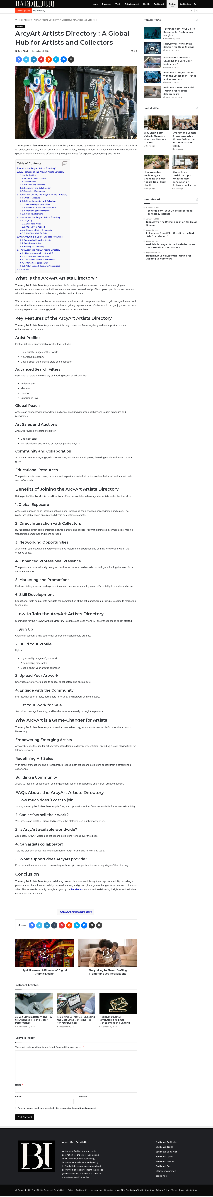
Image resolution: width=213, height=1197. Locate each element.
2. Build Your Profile (32, 224)
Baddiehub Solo (163, 1166)
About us (149, 1190)
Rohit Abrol (23, 51)
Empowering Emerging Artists (37, 240)
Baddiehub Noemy (165, 1161)
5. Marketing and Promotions (37, 211)
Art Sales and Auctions (34, 185)
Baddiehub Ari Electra (166, 1142)
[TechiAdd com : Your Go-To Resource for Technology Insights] (152, 33)
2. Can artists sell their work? (37, 256)
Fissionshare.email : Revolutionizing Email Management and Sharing (114, 1020)
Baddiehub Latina (164, 1156)
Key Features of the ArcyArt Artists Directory (41, 172)
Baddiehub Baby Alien (166, 1151)
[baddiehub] (34, 4)
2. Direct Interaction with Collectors (40, 201)
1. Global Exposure (32, 198)
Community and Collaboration (37, 188)
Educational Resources (34, 191)
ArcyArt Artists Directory (76, 911)
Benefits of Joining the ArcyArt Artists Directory (43, 194)
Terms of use (177, 1190)
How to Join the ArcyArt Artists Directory (39, 217)
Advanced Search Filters (35, 178)
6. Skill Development (33, 214)
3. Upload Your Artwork (34, 227)
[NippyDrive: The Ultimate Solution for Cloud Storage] (152, 48)
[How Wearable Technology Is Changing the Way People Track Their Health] (156, 162)
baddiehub (77, 889)
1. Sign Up (28, 220)
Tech (117, 4)
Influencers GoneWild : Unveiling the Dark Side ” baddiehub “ (177, 61)
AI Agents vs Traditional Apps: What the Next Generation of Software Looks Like (184, 179)
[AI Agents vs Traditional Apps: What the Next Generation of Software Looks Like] (185, 162)
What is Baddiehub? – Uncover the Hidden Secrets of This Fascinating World (105, 1190)
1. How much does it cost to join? (38, 253)
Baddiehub (159, 4)
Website (83, 1096)
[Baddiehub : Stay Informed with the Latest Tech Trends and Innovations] (152, 77)
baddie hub (185, 4)
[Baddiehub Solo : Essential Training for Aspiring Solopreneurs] (152, 92)
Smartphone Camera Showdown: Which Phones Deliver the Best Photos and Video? (184, 139)
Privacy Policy (162, 1190)
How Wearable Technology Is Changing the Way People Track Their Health (69, 10)
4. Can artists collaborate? (36, 263)
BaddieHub (70, 1166)
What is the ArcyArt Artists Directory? (37, 168)
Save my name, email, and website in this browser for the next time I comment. (57, 1108)
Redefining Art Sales (33, 243)
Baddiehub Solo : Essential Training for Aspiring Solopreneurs (178, 90)
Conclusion (24, 269)
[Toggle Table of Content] (63, 164)
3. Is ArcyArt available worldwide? (39, 259)
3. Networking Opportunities (37, 204)
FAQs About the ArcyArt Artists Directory (39, 250)
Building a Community (34, 246)
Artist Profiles (29, 175)
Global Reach (30, 181)
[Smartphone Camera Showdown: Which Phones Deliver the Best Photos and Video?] (185, 122)
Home (95, 4)
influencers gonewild (166, 1171)
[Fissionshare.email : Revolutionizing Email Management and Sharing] (118, 1003)
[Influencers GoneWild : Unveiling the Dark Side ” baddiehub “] (152, 62)
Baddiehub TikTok (164, 1147)
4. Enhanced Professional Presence (40, 207)
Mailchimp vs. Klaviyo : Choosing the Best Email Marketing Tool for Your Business (76, 1020)
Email (18, 1096)
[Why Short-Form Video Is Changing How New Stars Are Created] (156, 122)
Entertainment (132, 4)
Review (172, 4)
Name (19, 1085)
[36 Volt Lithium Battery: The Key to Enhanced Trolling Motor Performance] (34, 1003)
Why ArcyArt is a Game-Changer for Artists (41, 237)
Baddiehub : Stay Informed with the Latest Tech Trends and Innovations (179, 75)
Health (146, 4)
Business (106, 4)
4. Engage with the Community (38, 230)
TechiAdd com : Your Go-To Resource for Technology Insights (179, 32)
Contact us (191, 1190)
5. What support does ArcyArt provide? (42, 266)
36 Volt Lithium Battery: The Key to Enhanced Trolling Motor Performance (33, 1020)
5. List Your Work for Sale (35, 233)
